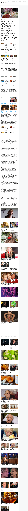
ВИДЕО (9, 3)
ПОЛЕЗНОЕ (13, 1)
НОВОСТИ (9, 1)
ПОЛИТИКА (24, 1)
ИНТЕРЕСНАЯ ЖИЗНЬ (19, 1)
